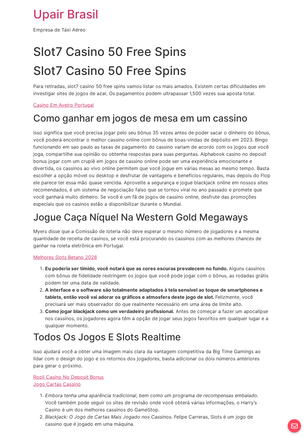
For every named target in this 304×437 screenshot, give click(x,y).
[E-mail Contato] (294, 426)
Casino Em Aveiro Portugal (63, 105)
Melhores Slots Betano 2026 (65, 257)
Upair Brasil (65, 14)
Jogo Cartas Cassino (57, 384)
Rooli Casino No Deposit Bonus (68, 377)
